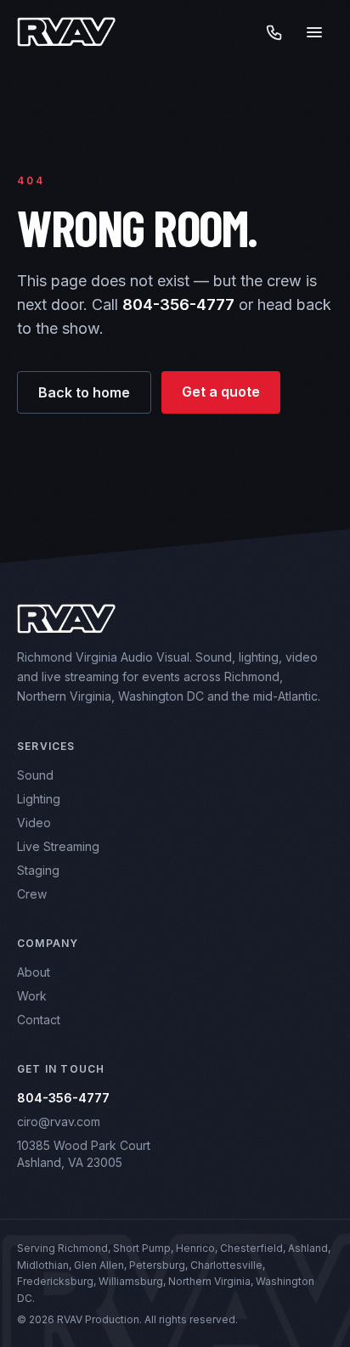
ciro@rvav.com (58, 1121)
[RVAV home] (66, 32)
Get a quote (221, 391)
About (33, 972)
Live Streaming (58, 846)
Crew (32, 894)
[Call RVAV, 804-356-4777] (274, 32)
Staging (38, 870)
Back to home (84, 392)
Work (32, 996)
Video (34, 822)
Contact (38, 1019)
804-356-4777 (178, 304)
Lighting (38, 799)
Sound (35, 775)
